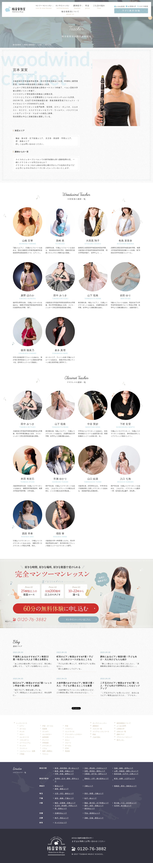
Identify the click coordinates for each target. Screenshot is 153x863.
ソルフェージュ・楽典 (27, 751)
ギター (22, 734)
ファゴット (23, 748)
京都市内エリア (61, 813)
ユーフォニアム (25, 743)
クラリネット (47, 746)
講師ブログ (120, 734)
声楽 (66, 726)
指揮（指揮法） (47, 751)
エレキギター (47, 734)
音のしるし (120, 740)
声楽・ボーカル (47, 726)
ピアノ (22, 726)
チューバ (45, 740)
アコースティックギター (73, 734)
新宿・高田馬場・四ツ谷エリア (67, 768)
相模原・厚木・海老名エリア (125, 786)
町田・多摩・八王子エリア (124, 778)
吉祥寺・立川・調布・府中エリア (67, 780)
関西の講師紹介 (29, 45)
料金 (87, 7)
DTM (67, 748)
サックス (23, 746)
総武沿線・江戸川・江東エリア (126, 774)
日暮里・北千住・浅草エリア (96, 774)
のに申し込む (55, 608)
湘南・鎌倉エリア (62, 789)
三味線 (22, 754)
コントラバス (69, 731)
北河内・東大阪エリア (122, 806)
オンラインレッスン (63, 7)
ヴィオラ (45, 731)
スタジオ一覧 (97, 729)
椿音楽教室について (70, 13)
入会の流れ (96, 737)
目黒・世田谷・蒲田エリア (95, 771)
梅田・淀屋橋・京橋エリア (65, 803)
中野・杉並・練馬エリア (64, 774)
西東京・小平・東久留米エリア (97, 778)
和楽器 (67, 751)
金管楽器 (45, 737)
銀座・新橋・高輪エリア (64, 771)
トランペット (69, 737)
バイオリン (69, 729)
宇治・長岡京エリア (92, 813)
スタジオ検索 (143, 6)
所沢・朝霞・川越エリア (94, 793)
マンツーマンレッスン (44, 7)
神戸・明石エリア (62, 818)
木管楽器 (45, 743)
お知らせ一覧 (121, 731)
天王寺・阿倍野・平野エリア (58, 138)
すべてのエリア (61, 822)
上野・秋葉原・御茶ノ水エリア (126, 771)
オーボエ (68, 746)
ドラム (44, 748)
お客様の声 (132, 6)
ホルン (67, 740)
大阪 (40, 45)
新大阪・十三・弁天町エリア (125, 803)
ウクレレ (45, 754)
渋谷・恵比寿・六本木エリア (96, 768)
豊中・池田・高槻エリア (94, 806)
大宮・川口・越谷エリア (64, 793)
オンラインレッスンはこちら (78, 619)
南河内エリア (90, 808)
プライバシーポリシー (124, 737)
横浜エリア (59, 786)
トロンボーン (24, 740)
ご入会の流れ (99, 7)
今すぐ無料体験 (131, 10)
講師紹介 (77, 7)
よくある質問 (120, 6)
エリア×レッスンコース (101, 731)
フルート (68, 743)
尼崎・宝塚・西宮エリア (94, 818)
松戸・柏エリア (91, 798)
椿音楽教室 (17, 45)
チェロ (22, 731)
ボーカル (23, 729)
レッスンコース (21, 723)
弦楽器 (44, 729)
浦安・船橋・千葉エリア (64, 798)
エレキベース (24, 737)
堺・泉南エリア (23, 141)
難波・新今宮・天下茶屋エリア (29, 138)
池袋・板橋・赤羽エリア (123, 768)
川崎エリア (89, 786)
